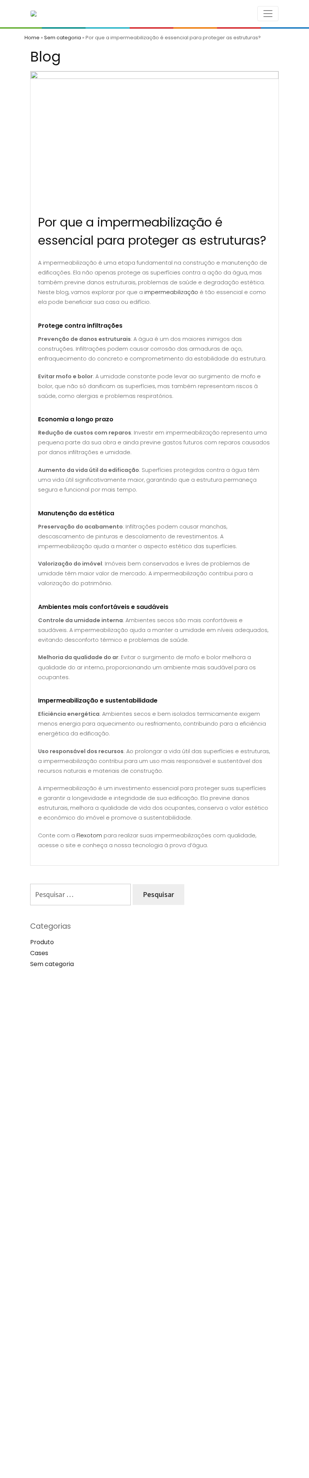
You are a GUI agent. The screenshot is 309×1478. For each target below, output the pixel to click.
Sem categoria (62, 37)
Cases (39, 953)
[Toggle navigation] (267, 13)
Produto (42, 942)
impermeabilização (171, 292)
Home (32, 37)
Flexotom (89, 835)
